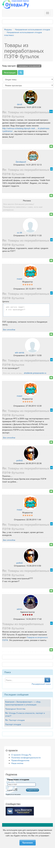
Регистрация (10, 72)
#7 (51, 293)
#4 (51, 467)
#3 (51, 524)
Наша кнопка (17, 763)
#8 (51, 240)
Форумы (8, 29)
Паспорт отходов (13, 724)
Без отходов (9, 329)
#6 (51, 360)
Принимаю (27, 843)
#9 (51, 169)
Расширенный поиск (41, 683)
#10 (51, 111)
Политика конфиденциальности (26, 757)
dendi (19, 104)
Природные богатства (15, 708)
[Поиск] (21, 72)
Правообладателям (20, 760)
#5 (51, 410)
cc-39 (19, 232)
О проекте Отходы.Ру (21, 754)
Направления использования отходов (32, 29)
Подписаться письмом (13, 794)
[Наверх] (51, 146)
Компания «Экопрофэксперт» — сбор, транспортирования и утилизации (23, 703)
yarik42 (19, 460)
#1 (51, 623)
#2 (51, 570)
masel (19, 278)
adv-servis (19, 352)
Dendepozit (21, 161)
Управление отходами (18, 779)
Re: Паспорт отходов (15, 720)
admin (19, 609)
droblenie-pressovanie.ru (35, 373)
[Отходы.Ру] (15, 4)
